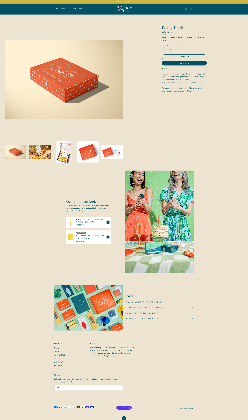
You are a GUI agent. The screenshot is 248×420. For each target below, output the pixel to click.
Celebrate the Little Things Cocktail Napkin (90, 237)
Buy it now (184, 63)
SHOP (63, 9)
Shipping (164, 35)
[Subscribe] (121, 387)
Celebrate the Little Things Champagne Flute (90, 221)
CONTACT (83, 9)
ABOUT (73, 9)
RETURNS (58, 366)
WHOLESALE (59, 355)
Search (57, 348)
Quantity (165, 45)
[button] (56, 9)
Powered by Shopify (187, 409)
